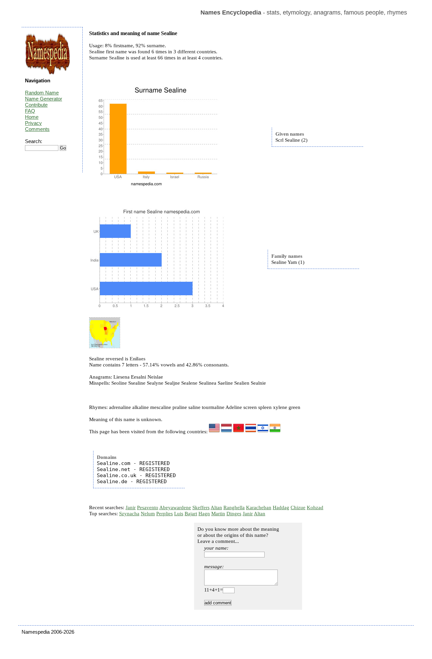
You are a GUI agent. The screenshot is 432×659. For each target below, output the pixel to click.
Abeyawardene (175, 507)
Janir (131, 507)
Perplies (164, 513)
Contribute (36, 105)
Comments (37, 129)
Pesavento (147, 507)
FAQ (30, 111)
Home (31, 117)
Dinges (233, 513)
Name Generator (43, 99)
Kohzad (315, 507)
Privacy (33, 123)
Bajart (191, 513)
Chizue (298, 507)
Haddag (281, 507)
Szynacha (129, 513)
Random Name (42, 92)
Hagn (204, 513)
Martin (218, 513)
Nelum (148, 513)
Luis (178, 513)
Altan (216, 507)
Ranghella (234, 507)
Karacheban (258, 507)
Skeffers (201, 507)
